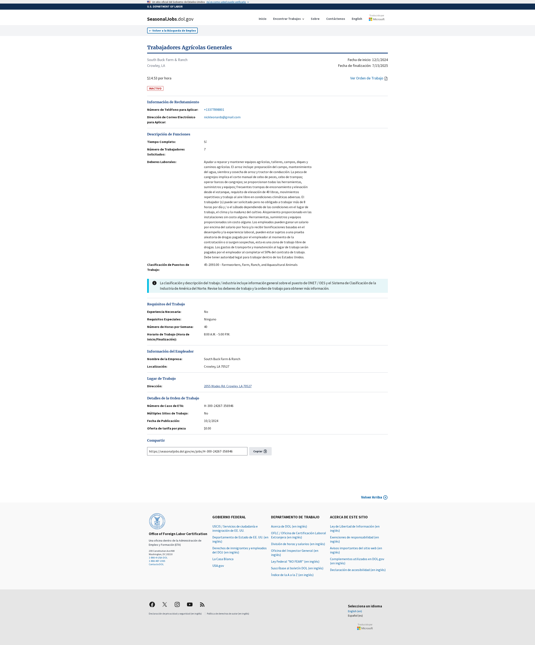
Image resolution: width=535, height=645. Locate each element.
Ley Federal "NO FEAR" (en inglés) (295, 561)
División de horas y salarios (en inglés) (298, 544)
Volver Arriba (371, 497)
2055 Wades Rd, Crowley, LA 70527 (228, 386)
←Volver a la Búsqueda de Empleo (172, 30)
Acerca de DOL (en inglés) (289, 526)
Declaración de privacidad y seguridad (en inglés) (175, 613)
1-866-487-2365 (157, 560)
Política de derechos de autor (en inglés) (228, 613)
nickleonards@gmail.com (222, 117)
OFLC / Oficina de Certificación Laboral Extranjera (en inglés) (298, 535)
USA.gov (218, 565)
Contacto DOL (156, 564)
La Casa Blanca (222, 559)
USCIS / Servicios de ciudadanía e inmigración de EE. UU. (235, 528)
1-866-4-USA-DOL (158, 557)
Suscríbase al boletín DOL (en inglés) (297, 568)
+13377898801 (214, 109)
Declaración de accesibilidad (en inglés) (358, 570)
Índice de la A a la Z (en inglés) (292, 575)
